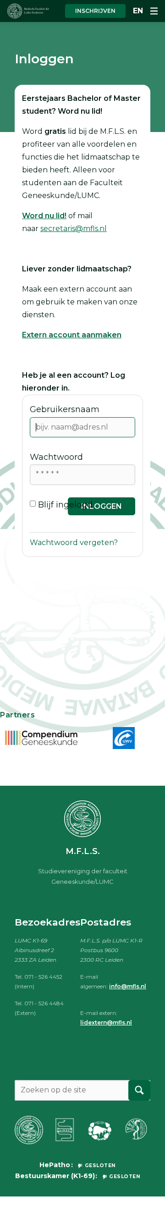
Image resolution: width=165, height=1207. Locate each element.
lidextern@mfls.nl (106, 1022)
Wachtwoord (56, 457)
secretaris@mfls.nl (73, 228)
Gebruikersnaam (64, 409)
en (138, 10)
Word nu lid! (44, 215)
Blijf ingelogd (65, 505)
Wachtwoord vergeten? (74, 542)
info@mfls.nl (127, 986)
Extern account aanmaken (71, 335)
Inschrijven (95, 10)
